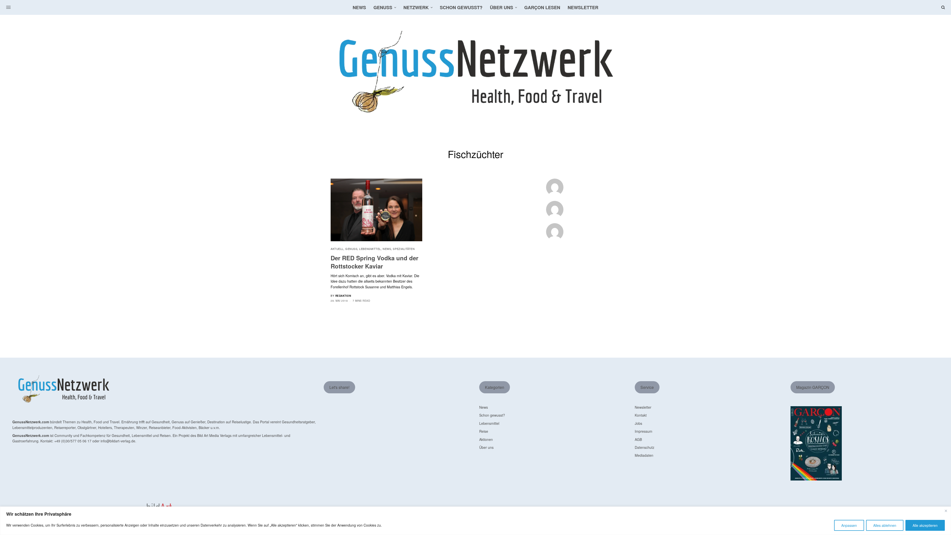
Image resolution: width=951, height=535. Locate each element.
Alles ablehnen (884, 525)
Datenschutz (644, 447)
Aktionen (486, 439)
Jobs (638, 423)
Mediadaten (644, 455)
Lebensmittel (370, 249)
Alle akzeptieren (925, 525)
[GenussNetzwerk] (475, 72)
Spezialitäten (404, 249)
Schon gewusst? (492, 415)
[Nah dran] (946, 511)
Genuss (351, 249)
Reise (483, 431)
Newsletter (643, 407)
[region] (475, 521)
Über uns (486, 447)
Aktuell (337, 249)
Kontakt (641, 415)
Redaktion (343, 295)
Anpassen (849, 525)
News (387, 249)
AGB (638, 439)
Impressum (643, 431)
